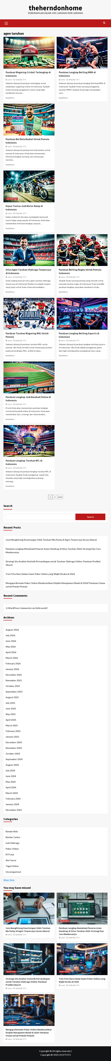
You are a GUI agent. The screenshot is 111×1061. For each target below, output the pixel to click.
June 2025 (11, 708)
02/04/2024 (18, 404)
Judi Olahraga (12, 65)
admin (10, 80)
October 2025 (13, 686)
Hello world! (41, 608)
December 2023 (14, 810)
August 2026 (12, 629)
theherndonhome (55, 7)
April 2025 (11, 719)
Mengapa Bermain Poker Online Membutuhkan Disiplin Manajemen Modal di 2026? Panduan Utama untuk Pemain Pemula (55, 585)
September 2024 (14, 759)
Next (60, 497)
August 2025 (12, 697)
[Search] (104, 22)
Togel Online (12, 866)
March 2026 (12, 658)
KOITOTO (65, 1054)
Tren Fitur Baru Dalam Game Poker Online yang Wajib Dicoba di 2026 (40, 574)
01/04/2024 (18, 468)
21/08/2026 (72, 985)
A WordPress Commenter (19, 608)
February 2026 (13, 663)
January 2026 (12, 669)
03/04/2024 (72, 341)
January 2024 (12, 804)
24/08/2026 (72, 938)
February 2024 (13, 798)
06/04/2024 (18, 277)
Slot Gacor (11, 860)
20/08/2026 (18, 1039)
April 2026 (11, 652)
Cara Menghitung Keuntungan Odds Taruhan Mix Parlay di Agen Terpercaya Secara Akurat (51, 539)
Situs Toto (8, 879)
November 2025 (14, 680)
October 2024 (13, 753)
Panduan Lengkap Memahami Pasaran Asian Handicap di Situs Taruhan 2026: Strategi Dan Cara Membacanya (53, 551)
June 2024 (11, 776)
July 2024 (10, 770)
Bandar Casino (13, 837)
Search (7, 506)
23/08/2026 (18, 988)
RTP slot (10, 854)
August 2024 (12, 765)
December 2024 (14, 742)
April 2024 (11, 787)
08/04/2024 (18, 147)
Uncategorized (13, 872)
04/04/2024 (18, 341)
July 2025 (10, 703)
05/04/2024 (72, 277)
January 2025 (12, 736)
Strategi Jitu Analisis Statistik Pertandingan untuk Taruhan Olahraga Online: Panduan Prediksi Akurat (53, 563)
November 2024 (14, 748)
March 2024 (12, 793)
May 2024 (11, 781)
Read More (10, 98)
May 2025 (11, 714)
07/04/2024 (18, 213)
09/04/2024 (72, 80)
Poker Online (12, 848)
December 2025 (14, 674)
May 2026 (11, 646)
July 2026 (10, 635)
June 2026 (11, 641)
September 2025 (14, 691)
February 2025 (13, 731)
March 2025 (12, 725)
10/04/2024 (18, 80)
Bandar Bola (12, 831)
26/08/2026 (18, 935)
